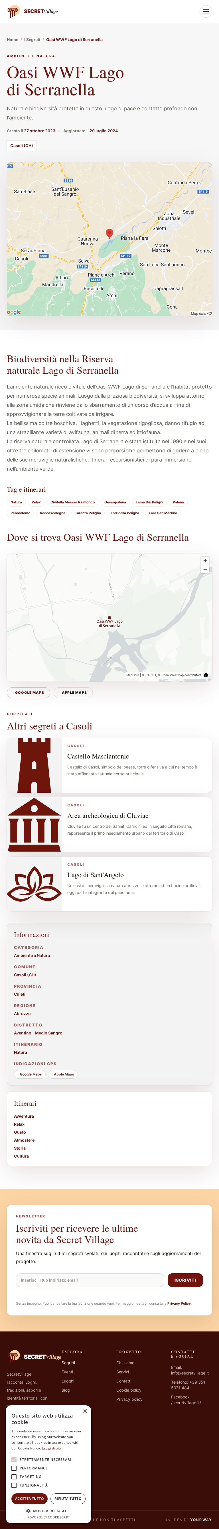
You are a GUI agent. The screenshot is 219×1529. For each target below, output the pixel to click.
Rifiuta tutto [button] (68, 1498)
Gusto (20, 1132)
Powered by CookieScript (48, 1517)
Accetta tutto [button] (29, 1498)
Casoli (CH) (21, 145)
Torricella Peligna (125, 513)
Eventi (67, 1371)
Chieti (19, 994)
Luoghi (68, 1380)
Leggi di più (51, 1448)
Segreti (68, 1362)
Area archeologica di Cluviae (108, 815)
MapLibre (132, 675)
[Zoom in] (205, 561)
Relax (36, 502)
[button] (48, 1511)
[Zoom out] (205, 569)
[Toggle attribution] (205, 675)
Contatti (123, 1380)
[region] (109, 618)
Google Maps (29, 692)
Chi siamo (125, 1362)
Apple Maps (74, 692)
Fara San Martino (163, 513)
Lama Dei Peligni (149, 502)
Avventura (24, 1116)
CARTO (150, 675)
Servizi (122, 1371)
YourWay (201, 1520)
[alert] (48, 1464)
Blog (66, 1390)
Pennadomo (20, 513)
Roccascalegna (52, 513)
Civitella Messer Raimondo (72, 502)
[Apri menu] (206, 11)
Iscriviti (185, 1280)
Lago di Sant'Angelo (95, 874)
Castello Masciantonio (98, 756)
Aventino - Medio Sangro (38, 1032)
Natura (16, 502)
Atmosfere (24, 1140)
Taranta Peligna (88, 513)
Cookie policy (128, 1390)
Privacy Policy (179, 1303)
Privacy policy (129, 1399)
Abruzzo (22, 1013)
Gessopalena (115, 502)
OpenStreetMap (172, 675)
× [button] (85, 1411)
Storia (20, 1148)
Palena (178, 502)
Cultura (21, 1156)
